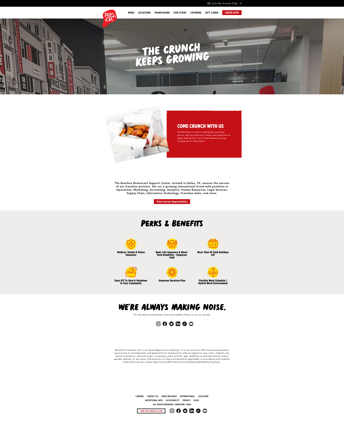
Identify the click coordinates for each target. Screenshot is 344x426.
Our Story (180, 12)
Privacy (187, 400)
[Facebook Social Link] (178, 411)
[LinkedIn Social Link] (191, 411)
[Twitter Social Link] (185, 411)
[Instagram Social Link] (172, 411)
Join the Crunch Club (225, 3)
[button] (209, 3)
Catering (195, 12)
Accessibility (173, 400)
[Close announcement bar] (241, 3)
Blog (196, 400)
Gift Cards (211, 12)
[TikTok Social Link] (198, 411)
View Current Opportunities (172, 201)
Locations (144, 12)
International (187, 396)
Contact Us (152, 396)
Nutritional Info (154, 400)
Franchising (162, 12)
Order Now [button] (232, 12)
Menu (131, 12)
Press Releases (169, 396)
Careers (140, 396)
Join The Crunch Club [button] (151, 411)
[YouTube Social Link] (205, 411)
